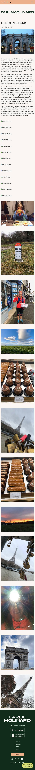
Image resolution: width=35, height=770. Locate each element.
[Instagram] (4, 2)
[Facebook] (7, 2)
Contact (17, 754)
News (17, 749)
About (17, 741)
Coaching (17, 744)
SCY (17, 746)
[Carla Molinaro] (17, 10)
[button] (33, 2)
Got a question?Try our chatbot (27, 765)
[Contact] (10, 2)
